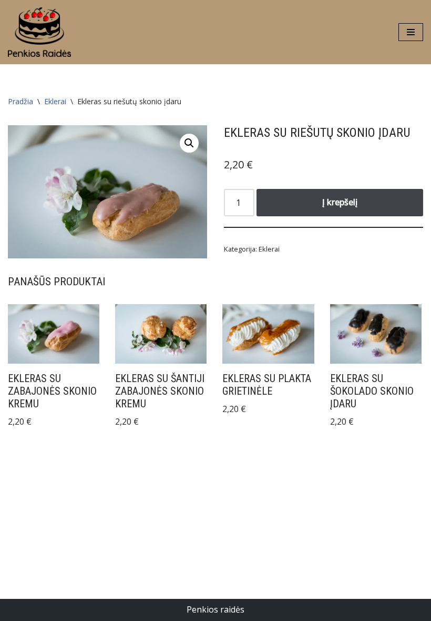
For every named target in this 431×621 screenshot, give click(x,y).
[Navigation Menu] (410, 32)
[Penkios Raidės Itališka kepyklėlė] (39, 32)
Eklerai (55, 101)
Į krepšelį (339, 202)
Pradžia (20, 101)
